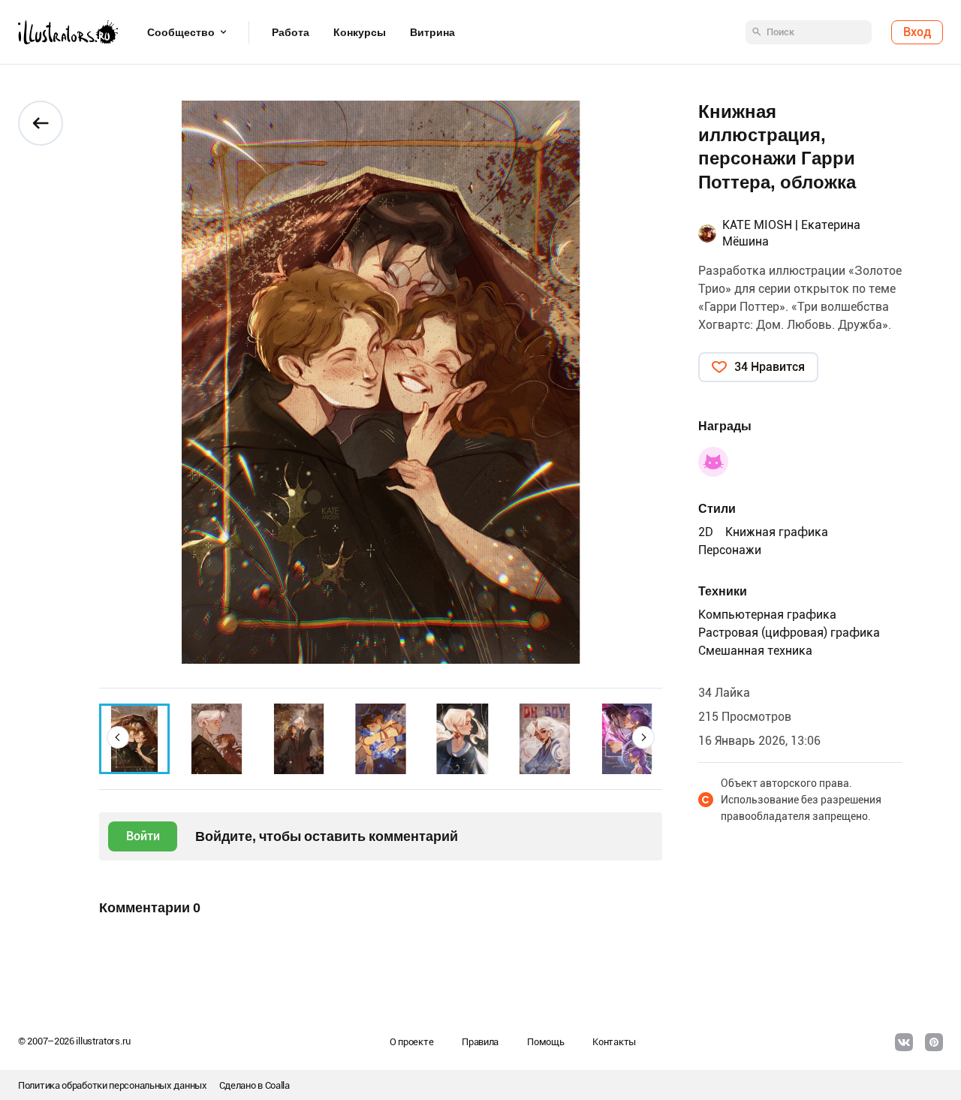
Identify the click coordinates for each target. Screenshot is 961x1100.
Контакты (614, 1041)
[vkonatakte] (904, 1042)
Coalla (277, 1085)
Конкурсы (359, 32)
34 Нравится (769, 367)
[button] (118, 737)
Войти (143, 836)
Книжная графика (776, 532)
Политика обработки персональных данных (112, 1085)
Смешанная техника (755, 650)
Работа (290, 32)
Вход (917, 32)
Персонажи (729, 550)
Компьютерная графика (767, 614)
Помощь (545, 1041)
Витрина (432, 32)
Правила (480, 1041)
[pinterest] (934, 1042)
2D (705, 532)
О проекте (411, 1041)
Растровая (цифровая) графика (789, 632)
